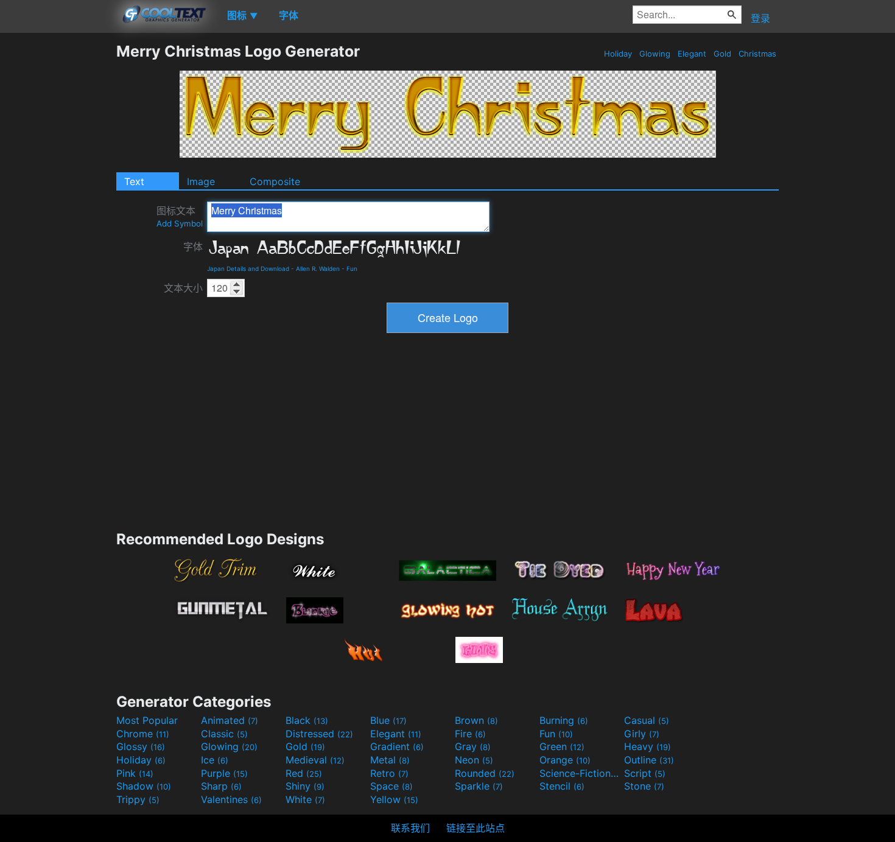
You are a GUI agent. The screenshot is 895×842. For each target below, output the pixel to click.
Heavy (647, 746)
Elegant (692, 53)
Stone (644, 786)
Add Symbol (179, 223)
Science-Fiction (580, 773)
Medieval (315, 760)
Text (134, 181)
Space (391, 786)
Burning (563, 720)
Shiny (305, 786)
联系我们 (410, 828)
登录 (760, 18)
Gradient (397, 746)
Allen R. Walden (318, 268)
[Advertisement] (58, 224)
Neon (474, 760)
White (305, 799)
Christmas (757, 53)
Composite (275, 181)
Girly (641, 734)
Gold (722, 53)
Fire (470, 734)
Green (561, 746)
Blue (388, 720)
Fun (351, 268)
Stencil (561, 786)
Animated (229, 720)
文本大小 (183, 288)
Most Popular (147, 720)
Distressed (319, 734)
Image (201, 181)
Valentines (231, 799)
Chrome (142, 734)
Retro (389, 773)
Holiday (618, 53)
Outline (649, 760)
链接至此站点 (475, 828)
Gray (473, 746)
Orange (565, 760)
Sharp (221, 786)
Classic (224, 734)
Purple (224, 773)
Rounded (484, 773)
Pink (134, 773)
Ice (214, 760)
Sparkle (479, 786)
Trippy (138, 799)
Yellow (394, 799)
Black (307, 720)
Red (304, 773)
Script (644, 773)
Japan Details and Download (248, 268)
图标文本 (179, 216)
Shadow (143, 786)
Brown (476, 720)
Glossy (140, 746)
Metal (390, 760)
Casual (646, 720)
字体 (193, 246)
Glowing (655, 53)
